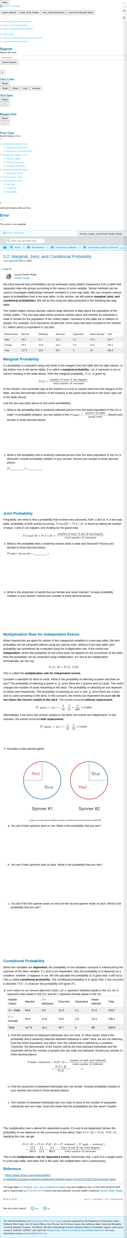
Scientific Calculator (15, 166)
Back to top (8, 1199)
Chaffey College (22, 278)
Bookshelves (38, 247)
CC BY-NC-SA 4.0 (35, 1190)
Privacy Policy (53, 1230)
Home (17, 247)
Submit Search (9, 62)
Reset (5, 83)
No (48, 1208)
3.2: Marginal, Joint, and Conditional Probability (42, 1187)
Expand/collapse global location (122, 247)
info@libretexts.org (37, 1233)
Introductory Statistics (66, 247)
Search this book (8, 52)
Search (8, 241)
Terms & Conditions (70, 1230)
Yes (37, 1208)
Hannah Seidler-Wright (111, 1190)
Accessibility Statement (92, 1230)
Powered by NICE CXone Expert (47, 1221)
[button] (11, 188)
